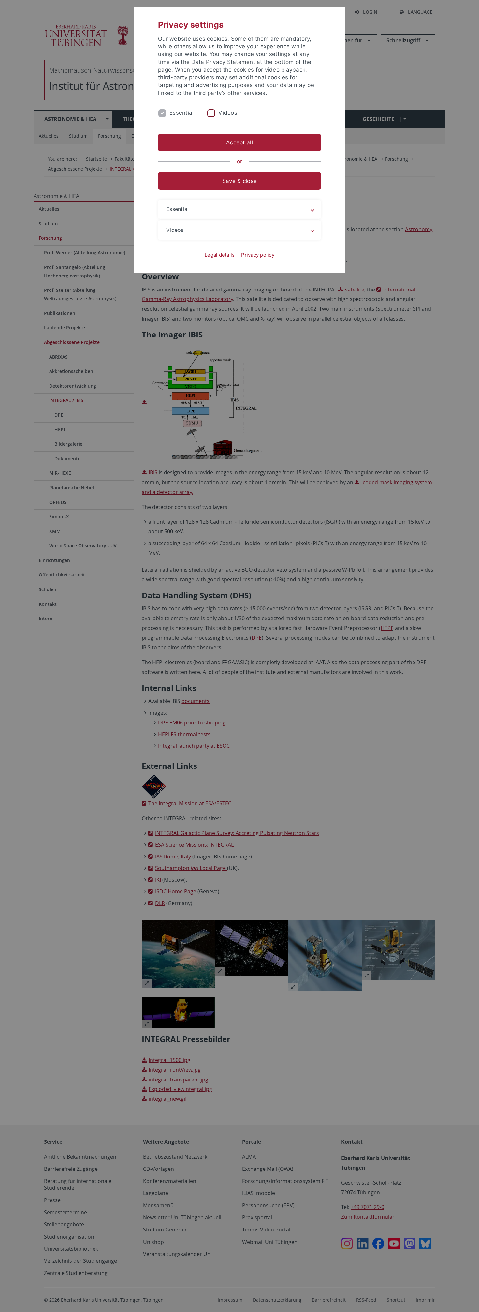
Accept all (239, 142)
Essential (181, 113)
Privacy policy (257, 255)
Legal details (220, 255)
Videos (227, 113)
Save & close (239, 181)
